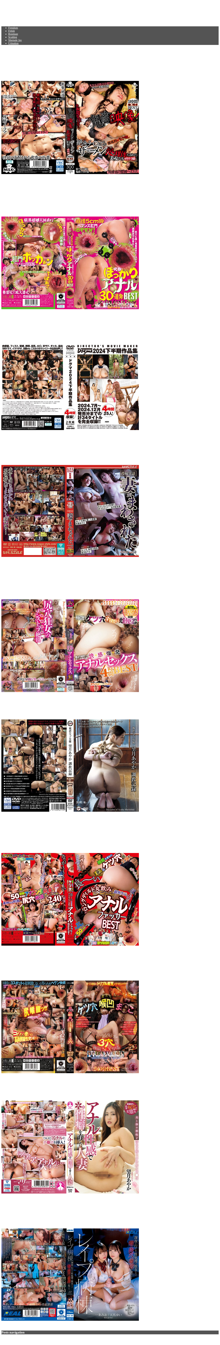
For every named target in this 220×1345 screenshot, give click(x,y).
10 (19, 1339)
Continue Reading (11, 178)
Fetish (11, 30)
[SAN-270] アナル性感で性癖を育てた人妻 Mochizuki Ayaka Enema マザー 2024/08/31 (106, 1087)
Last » (25, 1339)
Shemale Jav (15, 40)
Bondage (13, 34)
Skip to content (9, 2)
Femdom (13, 27)
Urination (13, 43)
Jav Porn (12, 11)
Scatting (12, 37)
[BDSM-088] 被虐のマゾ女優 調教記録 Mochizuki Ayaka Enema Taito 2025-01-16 (98, 706)
